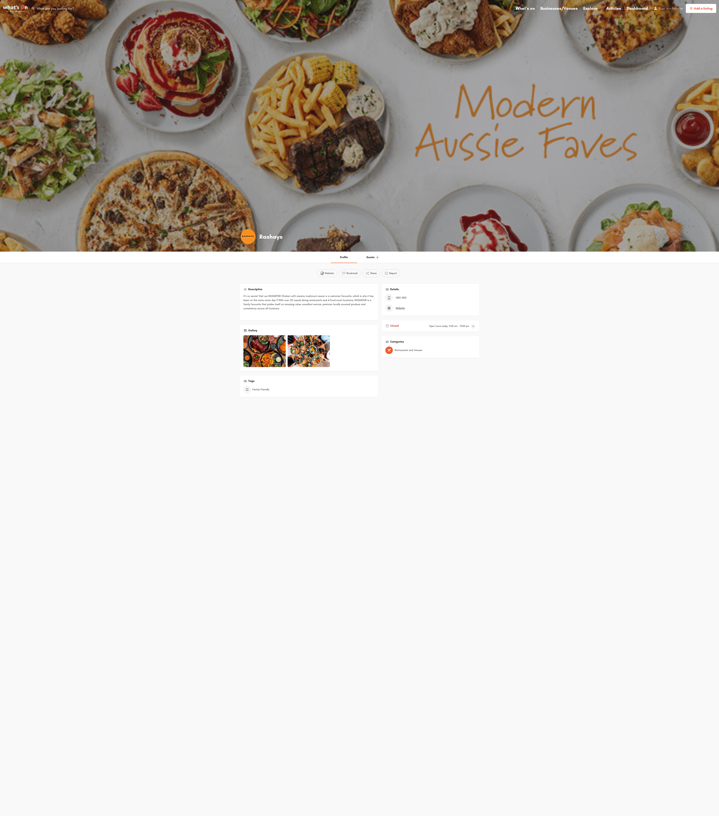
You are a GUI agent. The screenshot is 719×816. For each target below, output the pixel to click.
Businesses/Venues (559, 8)
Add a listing (703, 8)
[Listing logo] (248, 236)
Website (400, 308)
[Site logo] (15, 8)
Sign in (663, 8)
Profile (344, 257)
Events (372, 257)
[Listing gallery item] (264, 351)
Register (677, 8)
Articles (613, 8)
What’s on (525, 8)
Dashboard (637, 8)
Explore (590, 8)
